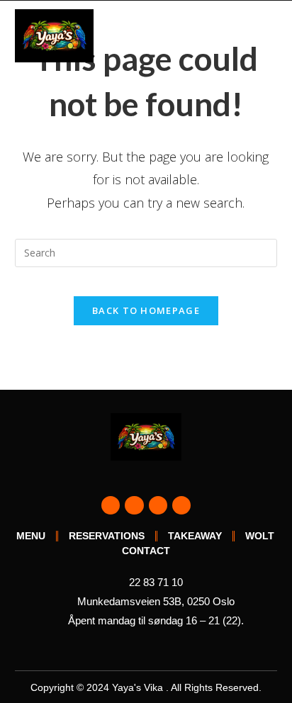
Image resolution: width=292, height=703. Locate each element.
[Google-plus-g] (158, 505)
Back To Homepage (146, 310)
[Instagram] (134, 505)
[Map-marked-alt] (181, 505)
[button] (267, 35)
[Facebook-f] (110, 505)
